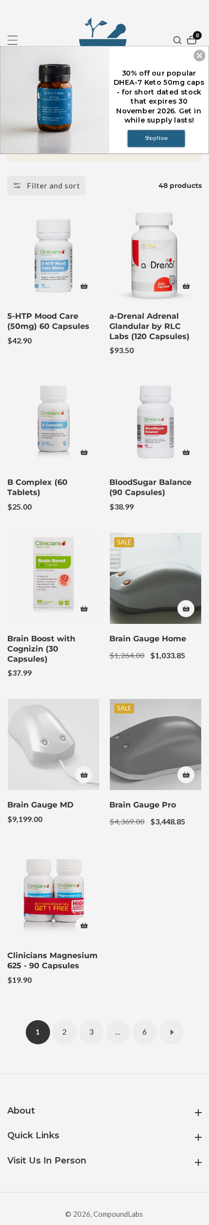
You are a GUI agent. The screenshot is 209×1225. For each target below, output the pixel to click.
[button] (199, 55)
